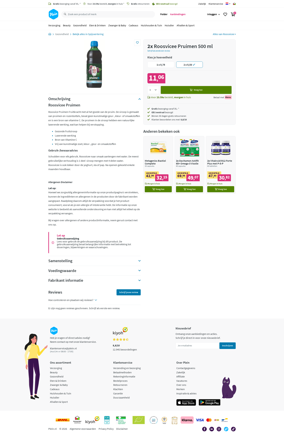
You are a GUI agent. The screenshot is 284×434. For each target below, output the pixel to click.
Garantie (118, 393)
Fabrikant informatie (65, 280)
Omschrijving (59, 99)
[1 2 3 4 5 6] (153, 90)
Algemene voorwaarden (83, 428)
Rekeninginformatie (124, 376)
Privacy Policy (106, 428)
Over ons (181, 384)
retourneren (140, 3)
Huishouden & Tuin (151, 25)
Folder (163, 14)
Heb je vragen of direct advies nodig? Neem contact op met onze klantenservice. (73, 339)
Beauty (67, 25)
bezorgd (162, 112)
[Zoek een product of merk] (64, 14)
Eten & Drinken (97, 25)
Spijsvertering (96, 34)
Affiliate (180, 376)
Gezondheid (80, 25)
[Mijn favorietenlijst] (225, 14)
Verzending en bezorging (127, 368)
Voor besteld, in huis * (105, 3)
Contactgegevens (185, 368)
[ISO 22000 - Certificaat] (153, 420)
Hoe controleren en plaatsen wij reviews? (70, 300)
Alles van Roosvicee (224, 34)
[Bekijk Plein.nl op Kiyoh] (92, 420)
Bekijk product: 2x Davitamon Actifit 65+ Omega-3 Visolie (189, 165)
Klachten (118, 389)
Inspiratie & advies (186, 393)
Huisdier (169, 25)
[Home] (49, 34)
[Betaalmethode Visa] (200, 420)
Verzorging (54, 25)
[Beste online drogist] (164, 420)
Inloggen (212, 14)
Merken (180, 389)
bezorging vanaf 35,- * (67, 3)
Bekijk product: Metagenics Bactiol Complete (158, 165)
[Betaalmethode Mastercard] (209, 420)
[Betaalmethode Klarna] (187, 420)
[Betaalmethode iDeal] (216, 420)
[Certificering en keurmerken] (138, 420)
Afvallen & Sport (185, 25)
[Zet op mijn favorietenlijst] (137, 42)
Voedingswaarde (62, 271)
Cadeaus (133, 25)
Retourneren (120, 384)
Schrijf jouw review (128, 292)
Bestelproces (120, 380)
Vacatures (181, 380)
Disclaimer (122, 428)
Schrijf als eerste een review (158, 51)
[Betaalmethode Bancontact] (224, 420)
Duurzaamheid (121, 397)
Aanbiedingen (178, 14)
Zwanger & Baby (117, 25)
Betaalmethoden (122, 372)
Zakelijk (202, 3)
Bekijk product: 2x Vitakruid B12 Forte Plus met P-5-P (221, 165)
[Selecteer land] (228, 4)
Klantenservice (216, 3)
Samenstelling (60, 261)
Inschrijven (227, 345)
